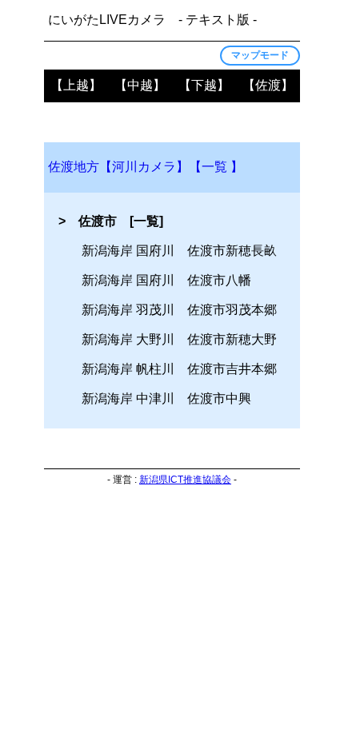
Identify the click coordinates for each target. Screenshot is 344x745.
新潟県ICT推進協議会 (185, 479)
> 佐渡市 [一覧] (110, 221)
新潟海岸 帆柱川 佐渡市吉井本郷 (179, 369)
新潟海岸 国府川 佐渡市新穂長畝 (179, 250)
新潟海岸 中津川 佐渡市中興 (166, 398)
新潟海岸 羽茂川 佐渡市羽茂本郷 (179, 310)
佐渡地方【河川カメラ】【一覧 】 (145, 166)
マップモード (260, 55)
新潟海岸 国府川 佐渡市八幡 (166, 280)
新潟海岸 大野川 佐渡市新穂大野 (179, 339)
